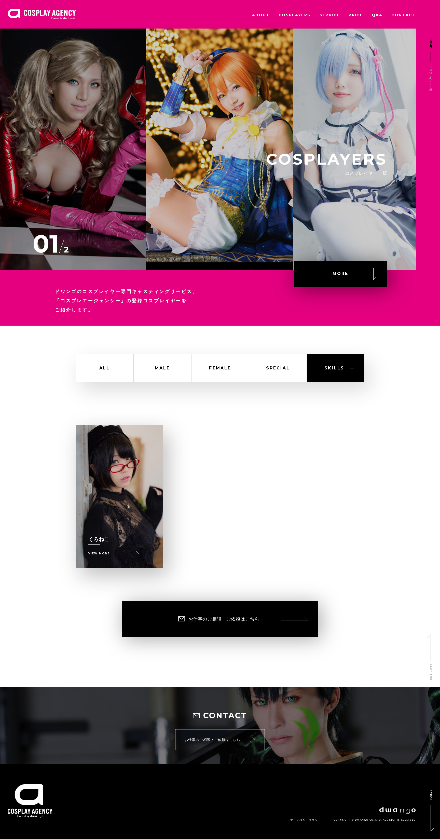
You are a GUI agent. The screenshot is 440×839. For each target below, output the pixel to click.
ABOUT (261, 15)
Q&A (377, 15)
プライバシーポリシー (305, 820)
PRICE (356, 15)
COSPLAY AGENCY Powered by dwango (42, 14)
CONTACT (403, 15)
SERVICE (330, 15)
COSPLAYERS (295, 15)
